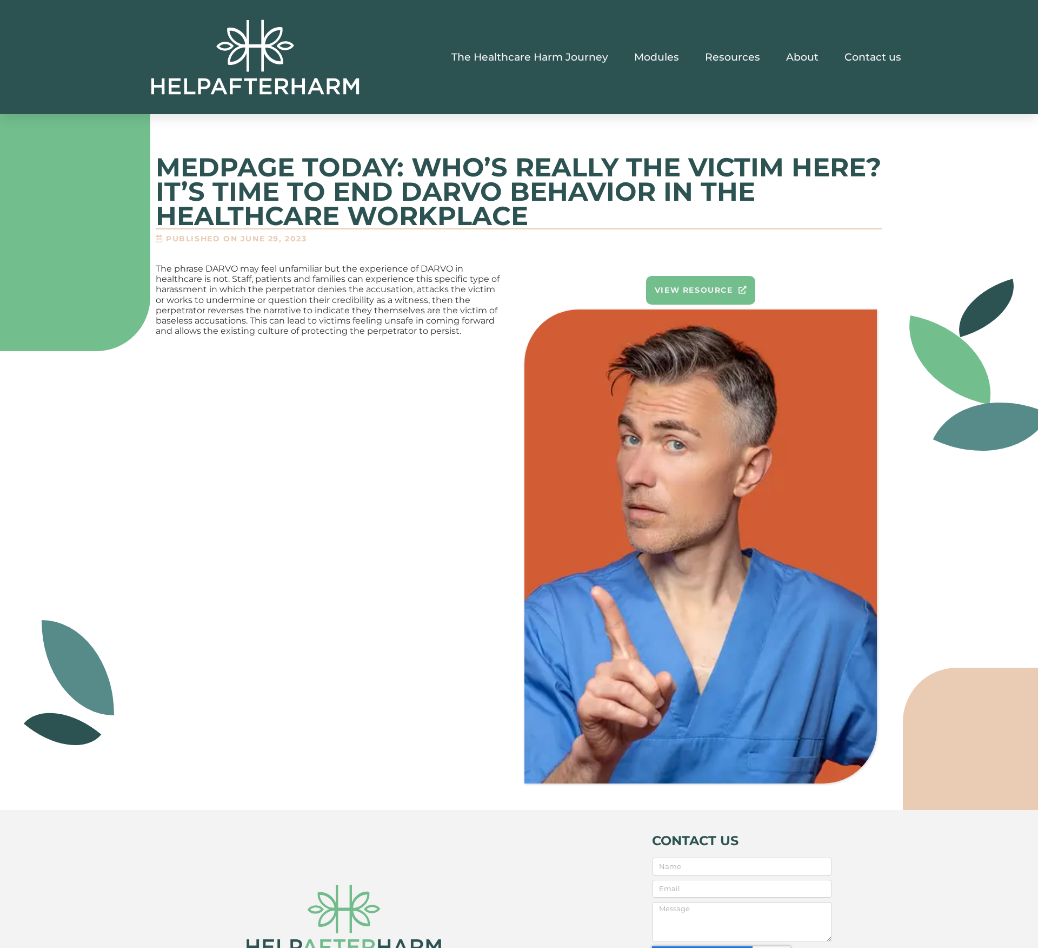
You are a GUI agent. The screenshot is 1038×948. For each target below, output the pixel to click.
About (802, 57)
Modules (656, 57)
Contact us (872, 57)
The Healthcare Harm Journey (529, 57)
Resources (732, 57)
